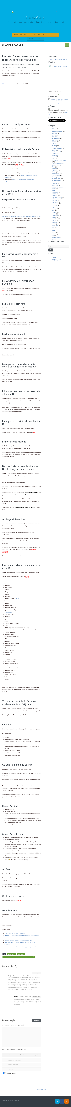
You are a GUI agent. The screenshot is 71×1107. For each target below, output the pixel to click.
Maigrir (54, 194)
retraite (54, 214)
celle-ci (22, 164)
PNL (53, 207)
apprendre (55, 135)
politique (54, 209)
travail (53, 234)
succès (54, 229)
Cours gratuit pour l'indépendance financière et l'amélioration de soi (35, 22)
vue (53, 235)
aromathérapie (56, 138)
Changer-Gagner (35, 17)
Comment (37, 1020)
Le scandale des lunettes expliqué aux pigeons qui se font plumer (22, 946)
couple (54, 157)
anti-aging (54, 133)
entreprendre (55, 173)
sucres (27, 576)
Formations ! (35, 38)
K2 (34, 432)
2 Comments (25, 67)
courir (53, 158)
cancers (17, 598)
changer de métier (57, 148)
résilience (54, 212)
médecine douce (56, 199)
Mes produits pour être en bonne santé (15, 933)
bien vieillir (15, 64)
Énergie (54, 172)
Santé (22, 64)
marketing (54, 195)
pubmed (8, 158)
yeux (53, 239)
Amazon (19, 900)
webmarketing (56, 237)
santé (32, 957)
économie (54, 170)
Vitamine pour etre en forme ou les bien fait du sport (18, 940)
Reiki (53, 210)
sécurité (54, 220)
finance (54, 177)
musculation (55, 204)
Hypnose (54, 183)
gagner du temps (56, 178)
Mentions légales (41, 1089)
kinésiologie (55, 192)
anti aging (21, 954)
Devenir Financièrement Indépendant (58, 164)
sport (53, 227)
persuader (55, 205)
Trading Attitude (56, 259)
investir (54, 189)
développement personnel (59, 160)
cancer (54, 147)
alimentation (6, 64)
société (54, 224)
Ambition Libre (56, 256)
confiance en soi (56, 152)
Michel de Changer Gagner (22, 997)
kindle (53, 190)
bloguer (54, 142)
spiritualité (55, 225)
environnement (56, 175)
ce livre (6, 816)
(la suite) (66, 112)
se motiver (55, 219)
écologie (54, 168)
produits (28, 878)
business (54, 145)
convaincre (55, 153)
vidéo (16, 164)
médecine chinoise (57, 197)
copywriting (55, 155)
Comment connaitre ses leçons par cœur (16, 957)
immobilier (55, 185)
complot (54, 150)
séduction (54, 222)
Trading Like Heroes (57, 261)
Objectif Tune (55, 257)
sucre (3, 290)
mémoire (54, 200)
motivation (55, 202)
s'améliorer (55, 215)
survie (53, 230)
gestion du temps (56, 180)
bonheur (54, 143)
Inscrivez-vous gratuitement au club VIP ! (35, 34)
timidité (54, 232)
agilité (53, 128)
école (53, 167)
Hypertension (8, 612)
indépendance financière (58, 187)
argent (54, 137)
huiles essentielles (57, 182)
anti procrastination (57, 131)
